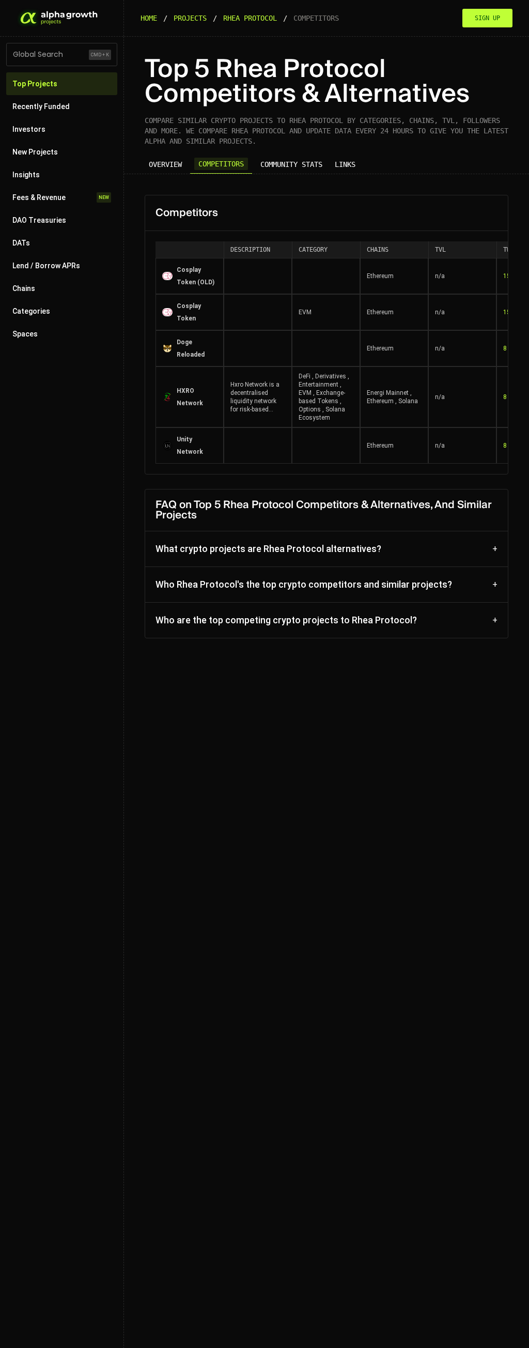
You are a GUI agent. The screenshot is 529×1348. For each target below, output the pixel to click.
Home (149, 18)
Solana (408, 401)
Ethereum (380, 276)
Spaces (25, 334)
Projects (190, 18)
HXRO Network (190, 397)
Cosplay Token (189, 312)
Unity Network (190, 445)
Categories (31, 311)
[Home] (58, 18)
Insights (26, 175)
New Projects (35, 152)
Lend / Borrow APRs (46, 266)
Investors (28, 129)
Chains (23, 288)
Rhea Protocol (250, 18)
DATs (21, 243)
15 (506, 276)
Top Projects (34, 84)
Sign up (487, 18)
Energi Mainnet (388, 392)
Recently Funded (41, 106)
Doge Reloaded (191, 348)
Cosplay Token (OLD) (195, 276)
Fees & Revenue (60, 197)
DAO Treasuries (39, 220)
